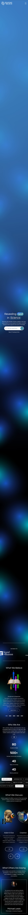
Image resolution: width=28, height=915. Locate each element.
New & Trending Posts (14, 332)
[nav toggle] (25, 3)
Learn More (13, 711)
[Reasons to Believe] (6, 3)
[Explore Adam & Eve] (9, 849)
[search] (22, 328)
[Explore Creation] (23, 849)
